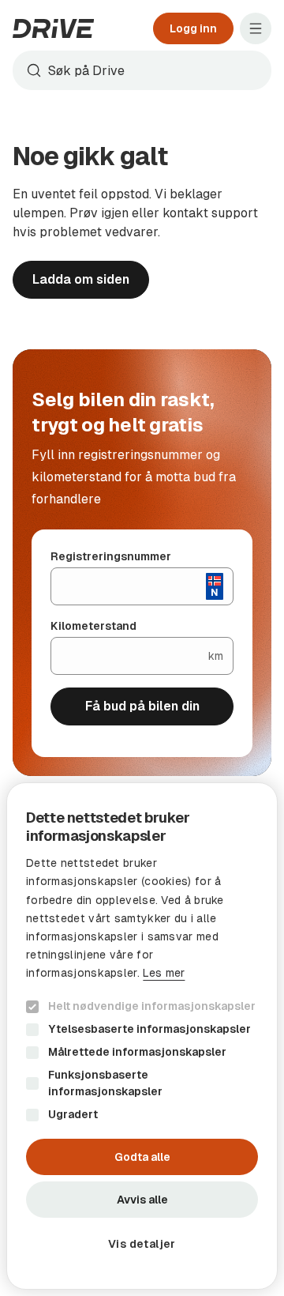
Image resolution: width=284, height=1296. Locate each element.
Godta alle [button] (142, 1157)
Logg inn (193, 28)
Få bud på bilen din (142, 706)
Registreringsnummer (110, 556)
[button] (142, 1244)
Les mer (164, 972)
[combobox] (142, 70)
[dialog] (142, 1036)
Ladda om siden (80, 279)
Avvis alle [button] (142, 1199)
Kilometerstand (93, 626)
